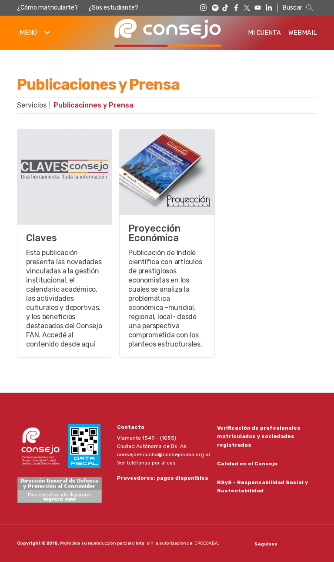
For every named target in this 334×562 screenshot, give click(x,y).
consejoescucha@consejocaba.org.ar (164, 454)
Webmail (302, 33)
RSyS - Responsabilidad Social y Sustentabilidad (262, 486)
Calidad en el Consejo (247, 464)
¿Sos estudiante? (113, 7)
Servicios (32, 105)
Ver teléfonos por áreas (146, 463)
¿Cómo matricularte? (47, 7)
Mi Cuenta (264, 33)
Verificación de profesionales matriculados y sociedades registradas (259, 436)
